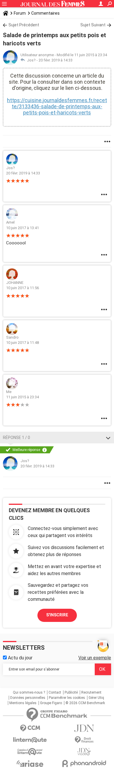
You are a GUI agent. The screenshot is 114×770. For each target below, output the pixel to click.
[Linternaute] (30, 740)
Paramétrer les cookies (67, 698)
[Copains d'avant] (30, 751)
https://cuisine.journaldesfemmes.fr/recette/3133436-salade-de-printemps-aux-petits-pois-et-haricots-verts (57, 106)
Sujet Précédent (23, 25)
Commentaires (45, 13)
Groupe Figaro (51, 703)
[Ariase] (30, 763)
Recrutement (91, 692)
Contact (55, 692)
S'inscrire (57, 615)
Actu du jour (19, 658)
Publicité (71, 692)
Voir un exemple (94, 658)
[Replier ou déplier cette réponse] (108, 437)
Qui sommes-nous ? (29, 692)
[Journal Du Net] (84, 728)
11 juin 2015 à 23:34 (22, 397)
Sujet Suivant (93, 25)
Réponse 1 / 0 (16, 437)
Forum (20, 13)
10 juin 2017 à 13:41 (22, 228)
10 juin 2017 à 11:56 (22, 288)
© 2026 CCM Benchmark (85, 703)
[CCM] (30, 728)
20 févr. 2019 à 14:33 (55, 60)
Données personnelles (27, 698)
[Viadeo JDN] (84, 751)
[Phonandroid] (84, 763)
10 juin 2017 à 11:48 (22, 342)
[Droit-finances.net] (84, 740)
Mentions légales (23, 703)
